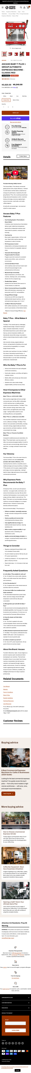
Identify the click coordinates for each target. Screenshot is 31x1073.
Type (19, 11)
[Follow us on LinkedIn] (22, 1043)
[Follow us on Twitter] (6, 1043)
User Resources (7, 703)
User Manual (6, 686)
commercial (14, 954)
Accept (17, 1070)
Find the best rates (16, 134)
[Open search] (21, 7)
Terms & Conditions (8, 692)
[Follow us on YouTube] (16, 1043)
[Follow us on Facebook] (3, 1043)
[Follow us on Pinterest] (13, 1043)
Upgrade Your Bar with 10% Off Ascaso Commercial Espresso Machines (15, 2)
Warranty (5, 689)
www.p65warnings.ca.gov (8, 938)
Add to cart (16, 112)
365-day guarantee (16, 953)
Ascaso (4, 60)
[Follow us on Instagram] (9, 1043)
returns (5, 967)
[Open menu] (2, 7)
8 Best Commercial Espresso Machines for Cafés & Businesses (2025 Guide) (15, 772)
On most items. (15, 978)
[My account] (24, 7)
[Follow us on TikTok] (19, 1043)
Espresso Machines (11, 11)
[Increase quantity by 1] (13, 107)
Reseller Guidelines (8, 698)
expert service (5, 989)
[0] (28, 7)
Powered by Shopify (6, 1061)
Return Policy (6, 695)
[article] (15, 828)
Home (3, 11)
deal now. (24, 127)
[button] (15, 79)
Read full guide (7, 793)
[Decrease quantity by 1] (3, 107)
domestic (22, 954)
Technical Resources (8, 700)
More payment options (15, 122)
